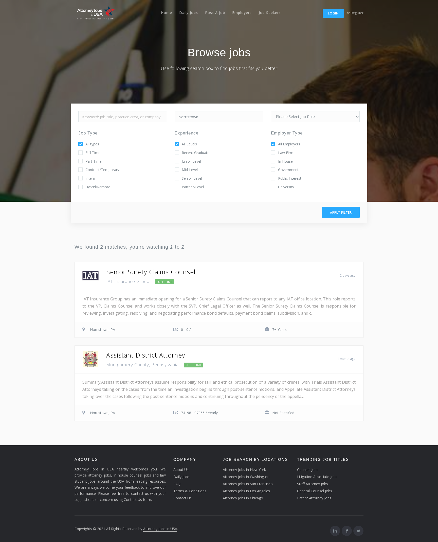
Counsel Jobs (307, 469)
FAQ (176, 483)
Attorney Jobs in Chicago (243, 498)
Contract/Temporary (102, 169)
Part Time (93, 161)
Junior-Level (191, 161)
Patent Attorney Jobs (314, 498)
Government (288, 169)
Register (357, 12)
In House (285, 161)
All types (92, 144)
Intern (90, 178)
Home (166, 12)
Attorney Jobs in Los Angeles (246, 490)
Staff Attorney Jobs (312, 483)
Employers (242, 12)
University (286, 186)
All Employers (289, 144)
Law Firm (285, 152)
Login (333, 13)
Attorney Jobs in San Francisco (248, 483)
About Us (181, 469)
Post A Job (215, 12)
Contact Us (182, 498)
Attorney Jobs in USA (160, 528)
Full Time (92, 152)
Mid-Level (190, 169)
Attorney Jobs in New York (244, 469)
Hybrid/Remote (97, 186)
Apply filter (341, 212)
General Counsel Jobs (314, 490)
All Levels (189, 144)
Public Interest (289, 178)
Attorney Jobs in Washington (246, 476)
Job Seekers (270, 12)
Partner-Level (193, 186)
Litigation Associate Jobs (317, 476)
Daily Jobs (188, 12)
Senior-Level (192, 178)
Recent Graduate (195, 152)
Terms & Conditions (189, 490)
